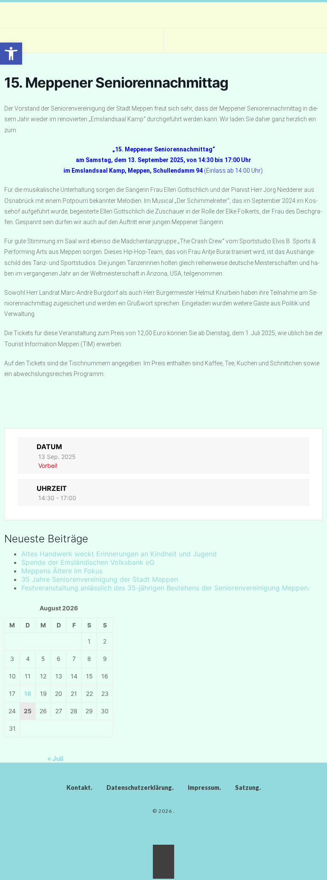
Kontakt (78, 787)
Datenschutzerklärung (139, 787)
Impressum (203, 787)
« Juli (55, 759)
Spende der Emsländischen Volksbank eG (88, 562)
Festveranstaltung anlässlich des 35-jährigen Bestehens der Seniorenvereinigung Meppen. (165, 588)
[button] (11, 54)
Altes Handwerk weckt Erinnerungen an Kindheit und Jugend (119, 554)
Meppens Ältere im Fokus (62, 571)
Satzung (247, 787)
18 (27, 693)
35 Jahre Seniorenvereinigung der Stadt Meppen (99, 579)
